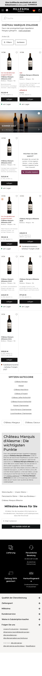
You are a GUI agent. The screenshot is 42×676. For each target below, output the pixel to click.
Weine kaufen (7, 492)
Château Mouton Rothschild (21, 401)
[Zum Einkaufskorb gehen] (39, 10)
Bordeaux (3, 81)
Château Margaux (21, 381)
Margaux (9, 81)
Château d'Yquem (21, 393)
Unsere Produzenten (11, 629)
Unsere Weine (20, 492)
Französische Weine (9, 496)
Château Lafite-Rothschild (21, 397)
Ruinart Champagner (21, 405)
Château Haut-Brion (21, 389)
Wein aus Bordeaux (27, 496)
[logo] (21, 10)
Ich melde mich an (21, 526)
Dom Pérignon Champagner (21, 409)
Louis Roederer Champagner (21, 413)
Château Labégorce (12, 476)
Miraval (21, 385)
